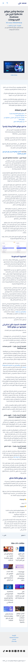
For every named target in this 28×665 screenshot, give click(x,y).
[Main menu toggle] (3, 3)
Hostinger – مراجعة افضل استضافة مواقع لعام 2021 (20, 576)
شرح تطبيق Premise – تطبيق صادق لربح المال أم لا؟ (20, 556)
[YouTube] (7, 651)
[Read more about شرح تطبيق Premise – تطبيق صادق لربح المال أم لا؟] (19, 549)
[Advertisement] (14, 46)
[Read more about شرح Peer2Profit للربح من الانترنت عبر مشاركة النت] (19, 587)
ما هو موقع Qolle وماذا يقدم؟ (17, 113)
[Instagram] (24, 651)
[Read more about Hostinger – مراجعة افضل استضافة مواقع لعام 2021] (19, 567)
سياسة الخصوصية (14, 637)
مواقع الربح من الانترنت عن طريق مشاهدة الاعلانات (8, 556)
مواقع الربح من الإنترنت (20, 312)
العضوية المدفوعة (20, 115)
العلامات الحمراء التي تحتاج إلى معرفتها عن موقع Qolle (14, 118)
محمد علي (22, 3)
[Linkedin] (18, 651)
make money (14, 75)
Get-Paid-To (17, 457)
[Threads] (15, 651)
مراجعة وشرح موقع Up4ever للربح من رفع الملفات (8, 617)
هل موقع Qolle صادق (19, 121)
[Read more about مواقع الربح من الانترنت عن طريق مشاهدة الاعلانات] (8, 549)
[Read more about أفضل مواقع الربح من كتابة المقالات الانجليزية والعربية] (19, 608)
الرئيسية (14, 635)
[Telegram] (10, 651)
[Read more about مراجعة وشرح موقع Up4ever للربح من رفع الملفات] (8, 609)
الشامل (14, 639)
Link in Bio (14, 641)
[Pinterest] (13, 651)
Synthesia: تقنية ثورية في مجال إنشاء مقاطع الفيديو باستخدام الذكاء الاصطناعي (8, 597)
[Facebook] (21, 651)
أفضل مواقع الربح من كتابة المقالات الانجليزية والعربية (20, 617)
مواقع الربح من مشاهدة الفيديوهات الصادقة (14, 366)
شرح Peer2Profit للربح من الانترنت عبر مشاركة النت (19, 594)
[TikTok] (4, 651)
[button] (7, 3)
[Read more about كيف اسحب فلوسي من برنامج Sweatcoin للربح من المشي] (8, 566)
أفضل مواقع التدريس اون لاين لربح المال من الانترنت (14, 153)
